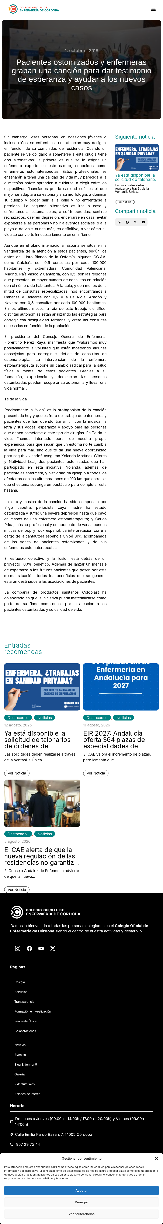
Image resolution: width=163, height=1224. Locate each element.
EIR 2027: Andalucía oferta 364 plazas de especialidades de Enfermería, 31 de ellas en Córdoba (116, 746)
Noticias (44, 717)
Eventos (20, 1055)
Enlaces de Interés (27, 1094)
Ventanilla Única (25, 1021)
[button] (157, 1158)
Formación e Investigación (32, 1011)
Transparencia (24, 1001)
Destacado (17, 717)
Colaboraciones (25, 1031)
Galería (19, 1074)
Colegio (19, 982)
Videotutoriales (24, 1084)
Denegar (81, 1202)
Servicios (20, 992)
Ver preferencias (81, 1214)
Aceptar (82, 1191)
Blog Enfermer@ (26, 1064)
